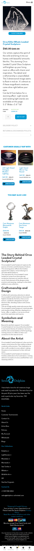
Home (3, 411)
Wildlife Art (5, 474)
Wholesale (5, 438)
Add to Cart (18, 181)
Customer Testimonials (9, 415)
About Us (4, 422)
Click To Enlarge (17, 33)
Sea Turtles (5, 467)
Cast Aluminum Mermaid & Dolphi (8, 225)
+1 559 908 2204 (7, 491)
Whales (4, 470)
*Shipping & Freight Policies (17, 506)
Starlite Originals (7, 482)
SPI (2, 478)
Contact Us (5, 418)
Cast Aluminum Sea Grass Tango (24, 225)
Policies (4, 430)
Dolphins (4, 451)
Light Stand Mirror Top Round (15, 170)
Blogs (3, 441)
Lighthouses (5, 455)
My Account (5, 434)
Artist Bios (5, 426)
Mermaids (5, 463)
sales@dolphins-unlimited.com (12, 495)
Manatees (5, 459)
